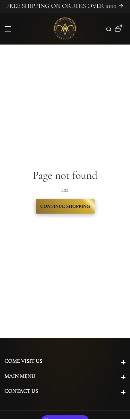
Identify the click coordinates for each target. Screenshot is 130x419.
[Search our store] (109, 29)
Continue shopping (65, 206)
